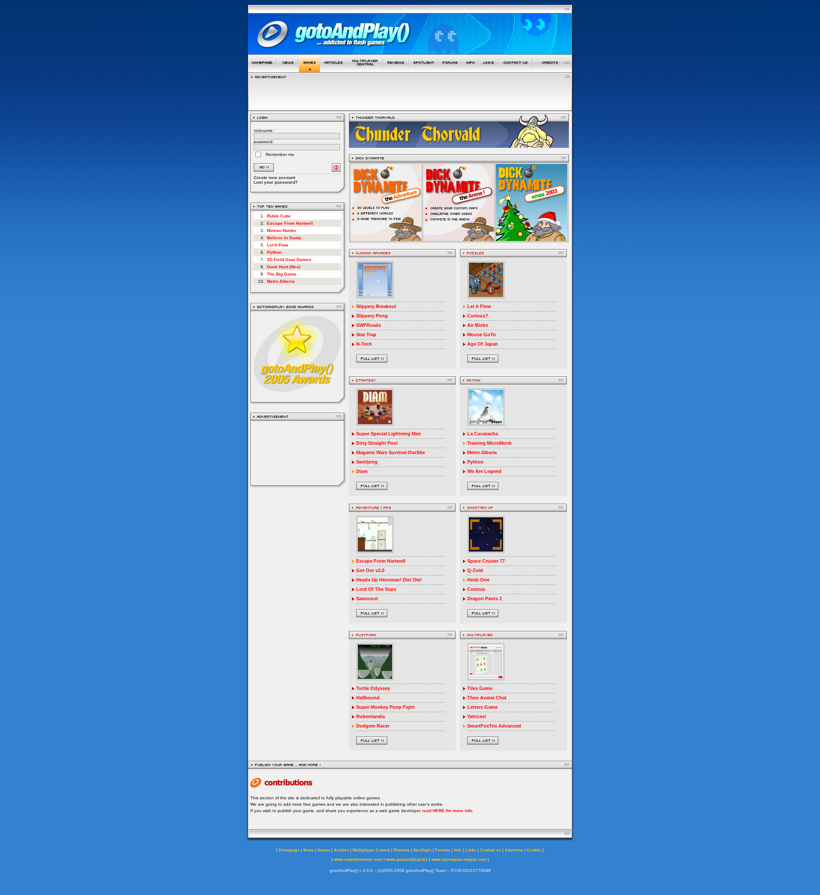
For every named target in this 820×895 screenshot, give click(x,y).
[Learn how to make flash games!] (334, 69)
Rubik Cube (279, 216)
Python (274, 252)
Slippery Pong (372, 315)
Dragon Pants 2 (484, 598)
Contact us (490, 850)
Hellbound (368, 697)
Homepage (289, 850)
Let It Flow (277, 245)
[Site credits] (552, 69)
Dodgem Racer (373, 725)
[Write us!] (515, 69)
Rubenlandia (370, 716)
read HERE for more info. (448, 810)
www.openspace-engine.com (458, 859)
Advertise (514, 850)
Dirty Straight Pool (377, 443)
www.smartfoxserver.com (358, 859)
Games (323, 850)
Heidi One (478, 579)
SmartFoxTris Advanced (494, 725)
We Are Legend (484, 471)
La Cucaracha (482, 433)
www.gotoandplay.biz (407, 859)
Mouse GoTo (481, 334)
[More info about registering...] (336, 169)
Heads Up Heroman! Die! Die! (389, 579)
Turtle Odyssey (373, 688)
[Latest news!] (288, 69)
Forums (442, 850)
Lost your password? (276, 182)
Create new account (274, 177)
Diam (362, 471)
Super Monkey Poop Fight (385, 707)
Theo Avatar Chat (487, 697)
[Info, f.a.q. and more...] (471, 69)
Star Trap (366, 334)
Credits (534, 850)
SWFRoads (368, 325)
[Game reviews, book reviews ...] (396, 69)
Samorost (367, 598)
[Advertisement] (297, 453)
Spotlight (422, 850)
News (308, 850)
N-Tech (364, 343)
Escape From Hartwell (290, 223)
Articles (341, 850)
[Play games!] (309, 69)
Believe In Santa (284, 237)
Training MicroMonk (489, 443)
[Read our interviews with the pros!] (424, 69)
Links (471, 850)
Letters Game (482, 707)
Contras (476, 589)
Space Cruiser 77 (486, 560)
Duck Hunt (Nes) (283, 266)
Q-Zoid (475, 570)
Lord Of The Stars (376, 589)
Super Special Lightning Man (388, 433)
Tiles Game (479, 688)
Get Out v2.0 (370, 570)
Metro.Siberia (281, 281)
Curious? (477, 315)
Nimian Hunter (281, 230)
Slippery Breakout (376, 306)
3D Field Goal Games (289, 259)
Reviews (402, 850)
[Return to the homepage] (262, 69)
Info (458, 850)
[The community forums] (450, 69)
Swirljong (367, 461)
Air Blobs (477, 325)
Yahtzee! (476, 716)
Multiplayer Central (371, 850)
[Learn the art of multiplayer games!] (365, 69)
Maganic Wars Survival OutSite (390, 452)
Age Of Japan (482, 343)
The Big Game (281, 274)
